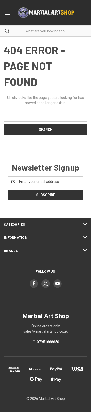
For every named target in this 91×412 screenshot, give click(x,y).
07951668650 (48, 342)
